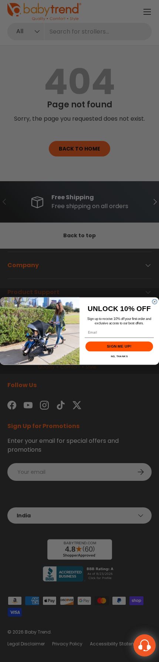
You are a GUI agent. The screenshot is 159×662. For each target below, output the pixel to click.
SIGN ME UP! (119, 347)
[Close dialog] (154, 301)
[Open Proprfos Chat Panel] (144, 645)
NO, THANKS (119, 356)
